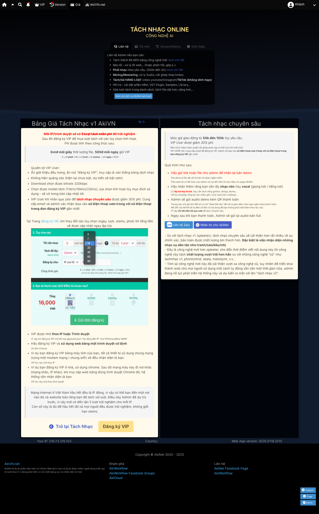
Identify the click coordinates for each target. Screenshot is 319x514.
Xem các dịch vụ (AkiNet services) (133, 96)
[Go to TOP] (12, 5)
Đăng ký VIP (116, 426)
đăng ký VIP (50, 221)
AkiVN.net (12, 464)
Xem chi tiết (176, 60)
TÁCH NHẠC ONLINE (159, 29)
